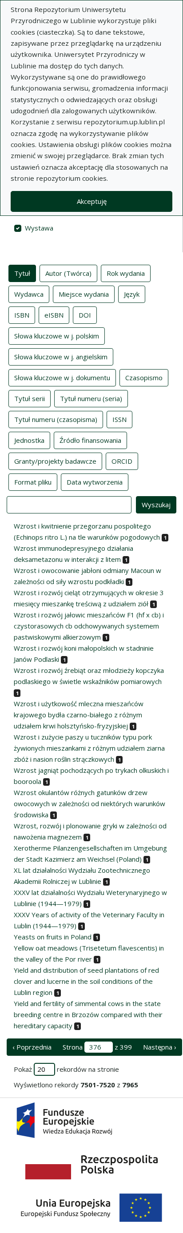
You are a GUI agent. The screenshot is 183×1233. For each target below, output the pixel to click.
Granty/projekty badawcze (55, 461)
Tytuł (22, 273)
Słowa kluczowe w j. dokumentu (62, 377)
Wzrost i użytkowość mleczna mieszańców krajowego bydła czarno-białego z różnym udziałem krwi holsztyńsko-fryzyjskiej (78, 714)
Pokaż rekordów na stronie (66, 1069)
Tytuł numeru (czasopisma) (55, 419)
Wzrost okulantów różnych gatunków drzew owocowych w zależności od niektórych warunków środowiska (89, 803)
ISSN (119, 419)
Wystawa (39, 227)
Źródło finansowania (90, 440)
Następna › (159, 1046)
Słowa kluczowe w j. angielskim (60, 356)
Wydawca (29, 294)
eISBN (54, 314)
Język (131, 294)
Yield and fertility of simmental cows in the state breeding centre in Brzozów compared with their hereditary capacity (88, 1014)
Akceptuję (92, 201)
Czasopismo (144, 377)
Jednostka (29, 440)
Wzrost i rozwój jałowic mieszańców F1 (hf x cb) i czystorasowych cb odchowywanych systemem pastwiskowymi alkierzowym (89, 625)
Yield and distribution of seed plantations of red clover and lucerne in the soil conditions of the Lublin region (86, 981)
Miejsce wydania (84, 294)
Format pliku (33, 481)
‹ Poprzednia (32, 1046)
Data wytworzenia (95, 481)
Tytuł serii (29, 398)
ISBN (21, 314)
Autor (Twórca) (68, 273)
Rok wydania (126, 273)
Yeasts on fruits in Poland (53, 936)
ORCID (121, 461)
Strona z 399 (97, 1046)
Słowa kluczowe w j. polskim (56, 335)
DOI (85, 314)
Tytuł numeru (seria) (91, 398)
